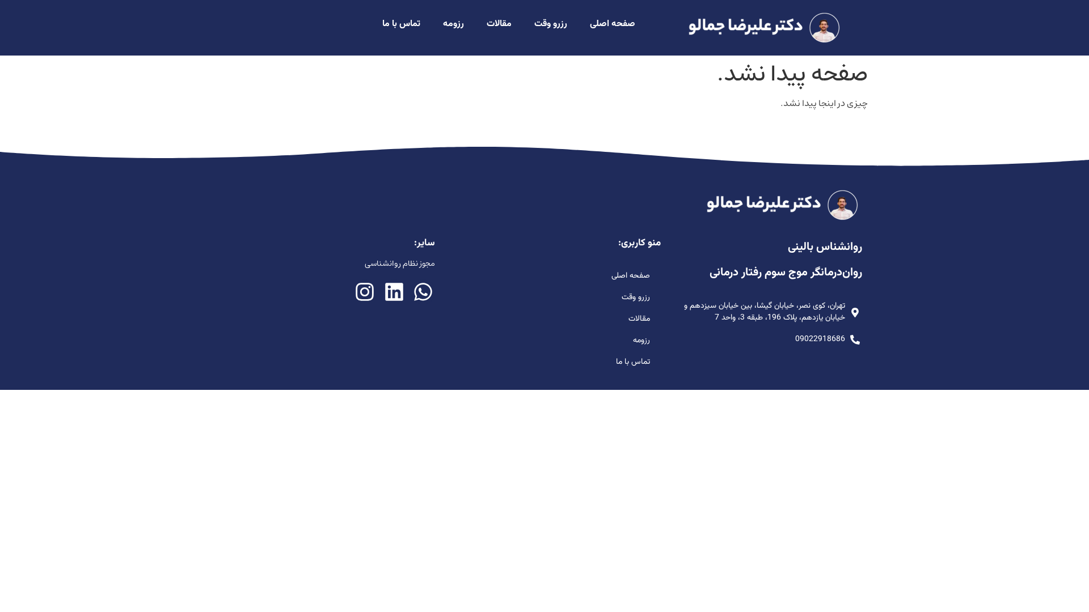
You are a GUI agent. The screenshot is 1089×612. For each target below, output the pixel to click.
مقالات (499, 24)
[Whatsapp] (423, 291)
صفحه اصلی (612, 24)
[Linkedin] (394, 291)
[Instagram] (365, 291)
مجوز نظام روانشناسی (400, 263)
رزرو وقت (550, 24)
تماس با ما (401, 24)
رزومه (453, 24)
